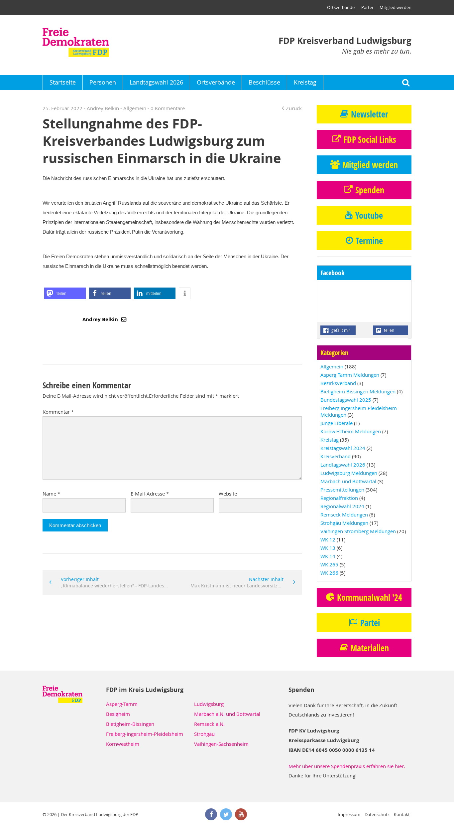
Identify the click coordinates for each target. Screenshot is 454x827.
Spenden (369, 190)
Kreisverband (335, 456)
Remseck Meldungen (344, 514)
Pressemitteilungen (342, 489)
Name (51, 493)
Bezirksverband (338, 383)
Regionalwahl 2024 (342, 506)
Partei (367, 7)
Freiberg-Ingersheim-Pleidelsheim (144, 733)
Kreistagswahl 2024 (342, 448)
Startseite (63, 82)
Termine (369, 241)
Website (228, 493)
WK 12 (327, 539)
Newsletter (369, 114)
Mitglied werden (395, 7)
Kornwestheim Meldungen (350, 431)
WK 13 (327, 547)
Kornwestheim (122, 743)
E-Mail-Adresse (150, 493)
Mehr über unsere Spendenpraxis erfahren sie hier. (346, 766)
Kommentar (58, 411)
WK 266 (329, 572)
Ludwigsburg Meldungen (348, 473)
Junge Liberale (336, 423)
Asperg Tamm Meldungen (349, 374)
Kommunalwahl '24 (369, 597)
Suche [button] (405, 82)
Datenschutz (377, 814)
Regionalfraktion (339, 498)
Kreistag (305, 82)
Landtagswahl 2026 (156, 82)
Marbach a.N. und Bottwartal (227, 714)
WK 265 (329, 564)
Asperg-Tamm (122, 704)
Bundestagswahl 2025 (345, 399)
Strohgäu (204, 733)
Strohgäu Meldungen (344, 522)
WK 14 (327, 556)
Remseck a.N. (209, 724)
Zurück (294, 108)
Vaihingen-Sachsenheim (221, 743)
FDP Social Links (369, 139)
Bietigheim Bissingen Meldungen (358, 391)
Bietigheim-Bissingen (130, 724)
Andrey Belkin (100, 319)
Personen (102, 82)
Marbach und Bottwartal (348, 481)
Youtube (369, 215)
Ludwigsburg (209, 704)
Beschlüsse (264, 82)
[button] (65, 293)
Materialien (369, 648)
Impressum (349, 814)
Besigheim (118, 714)
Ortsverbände (341, 7)
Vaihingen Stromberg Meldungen (358, 531)
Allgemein (134, 108)
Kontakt (402, 814)
